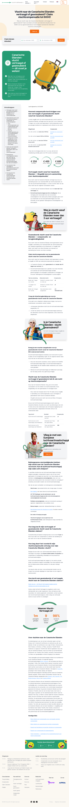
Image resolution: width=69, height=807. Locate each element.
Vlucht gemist (16, 790)
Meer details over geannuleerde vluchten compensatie (45, 724)
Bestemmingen (39, 786)
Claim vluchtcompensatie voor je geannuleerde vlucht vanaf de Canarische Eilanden (13, 126)
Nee (51, 745)
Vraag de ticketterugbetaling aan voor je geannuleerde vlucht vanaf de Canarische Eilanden (13, 133)
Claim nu (34, 31)
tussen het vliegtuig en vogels (41, 509)
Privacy (51, 801)
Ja (42, 745)
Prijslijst (4, 787)
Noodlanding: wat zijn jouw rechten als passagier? (53, 758)
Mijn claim (63, 2)
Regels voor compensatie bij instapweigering (42, 730)
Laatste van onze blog (41, 756)
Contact (45, 1)
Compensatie (5, 782)
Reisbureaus (39, 789)
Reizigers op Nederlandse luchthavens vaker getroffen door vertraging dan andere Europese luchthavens (19, 760)
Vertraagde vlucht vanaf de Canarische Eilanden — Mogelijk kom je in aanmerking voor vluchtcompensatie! (12, 112)
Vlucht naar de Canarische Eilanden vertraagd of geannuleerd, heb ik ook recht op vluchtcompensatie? (12, 149)
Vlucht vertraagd (17, 783)
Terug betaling (5, 779)
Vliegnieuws (5, 756)
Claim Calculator (6, 784)
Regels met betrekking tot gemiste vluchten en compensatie (46, 727)
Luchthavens (39, 783)
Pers (25, 784)
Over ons (26, 782)
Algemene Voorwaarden (60, 801)
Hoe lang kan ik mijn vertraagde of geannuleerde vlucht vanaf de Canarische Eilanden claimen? (12, 168)
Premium (52, 1)
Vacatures (26, 787)
